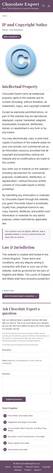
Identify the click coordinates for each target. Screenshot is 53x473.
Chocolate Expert (20, 4)
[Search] (43, 6)
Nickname (6, 350)
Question (6, 374)
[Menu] (49, 6)
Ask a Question (10, 37)
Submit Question (14, 399)
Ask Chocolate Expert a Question (19, 296)
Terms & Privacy (32, 467)
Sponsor (37, 470)
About (7, 467)
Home (4, 16)
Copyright (46, 467)
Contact (27, 470)
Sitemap (18, 470)
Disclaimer (17, 467)
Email (22, 361)
